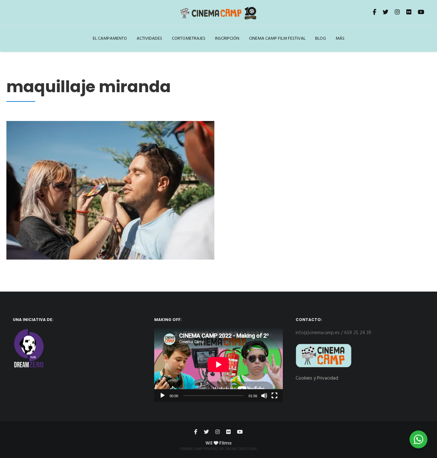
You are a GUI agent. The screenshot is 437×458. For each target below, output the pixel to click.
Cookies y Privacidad (317, 378)
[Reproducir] (162, 395)
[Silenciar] (264, 395)
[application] (218, 365)
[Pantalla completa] (274, 395)
